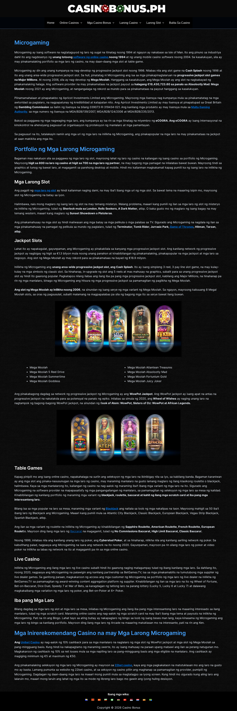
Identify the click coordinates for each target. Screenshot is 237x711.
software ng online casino (91, 57)
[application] (80, 23)
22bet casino (123, 665)
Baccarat (76, 531)
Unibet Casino (30, 642)
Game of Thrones (182, 226)
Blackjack (112, 508)
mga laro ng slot (45, 190)
